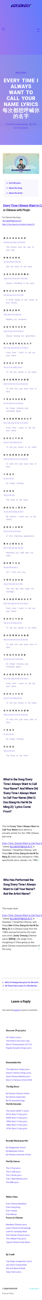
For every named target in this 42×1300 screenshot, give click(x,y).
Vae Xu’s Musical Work (15, 1268)
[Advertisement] (21, 33)
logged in (17, 1010)
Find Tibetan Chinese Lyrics (18, 1235)
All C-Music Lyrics (13, 1037)
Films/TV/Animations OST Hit (19, 1044)
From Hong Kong (13, 1207)
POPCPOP (13, 1288)
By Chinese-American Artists (18, 1154)
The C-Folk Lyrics (13, 1172)
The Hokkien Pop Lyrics (16, 1238)
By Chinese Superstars (16, 1097)
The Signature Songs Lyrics (18, 1069)
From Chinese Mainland (16, 1204)
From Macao (11, 1214)
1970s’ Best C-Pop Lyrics (16, 1128)
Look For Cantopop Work (16, 1231)
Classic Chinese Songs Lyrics (18, 1073)
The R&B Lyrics (12, 1182)
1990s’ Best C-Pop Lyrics (16, 1121)
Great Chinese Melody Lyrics (18, 1076)
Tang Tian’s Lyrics (13, 1272)
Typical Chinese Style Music (18, 1242)
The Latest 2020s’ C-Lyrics (17, 1111)
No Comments (22, 128)
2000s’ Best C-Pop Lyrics (16, 1118)
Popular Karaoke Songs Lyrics (18, 1048)
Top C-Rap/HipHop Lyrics (17, 1179)
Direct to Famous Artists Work (19, 1080)
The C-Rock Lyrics (14, 1175)
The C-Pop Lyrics (13, 1168)
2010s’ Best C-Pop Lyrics (16, 1114)
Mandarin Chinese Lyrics (16, 1224)
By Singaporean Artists (16, 1147)
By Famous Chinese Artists (18, 1093)
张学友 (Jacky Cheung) (19, 124)
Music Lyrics (21, 72)
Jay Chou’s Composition (16, 1265)
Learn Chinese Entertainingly (18, 1228)
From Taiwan (11, 1211)
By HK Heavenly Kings (15, 1100)
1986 (34, 124)
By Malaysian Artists (15, 1151)
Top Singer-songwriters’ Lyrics (19, 1261)
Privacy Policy (8, 1293)
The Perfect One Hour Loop (18, 1041)
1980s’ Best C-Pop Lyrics (16, 1125)
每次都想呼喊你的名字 (21, 846)
